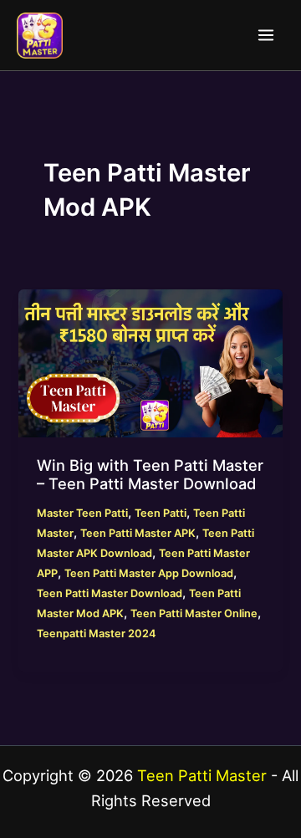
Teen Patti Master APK (138, 533)
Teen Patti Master (202, 775)
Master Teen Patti (82, 513)
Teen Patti (160, 513)
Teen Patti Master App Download (148, 573)
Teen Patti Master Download (109, 593)
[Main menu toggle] (265, 35)
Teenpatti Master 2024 (96, 633)
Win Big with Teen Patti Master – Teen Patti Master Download (150, 474)
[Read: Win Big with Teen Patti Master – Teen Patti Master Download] (150, 362)
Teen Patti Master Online (194, 613)
